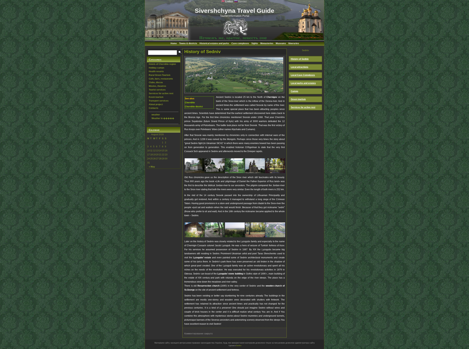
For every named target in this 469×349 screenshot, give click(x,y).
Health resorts (156, 71)
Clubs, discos (156, 82)
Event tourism (156, 97)
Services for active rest (161, 93)
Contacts (153, 108)
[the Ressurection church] (215, 165)
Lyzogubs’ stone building (230, 273)
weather (156, 114)
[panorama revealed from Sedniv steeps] (235, 229)
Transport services (159, 100)
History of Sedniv (202, 51)
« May (152, 166)
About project (156, 104)
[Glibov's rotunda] (235, 165)
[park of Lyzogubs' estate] (255, 229)
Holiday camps (156, 68)
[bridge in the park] (215, 229)
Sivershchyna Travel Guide (234, 10)
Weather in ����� (163, 118)
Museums (281, 43)
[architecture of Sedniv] (194, 229)
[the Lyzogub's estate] (275, 165)
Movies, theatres (157, 86)
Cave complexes (240, 43)
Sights (254, 43)
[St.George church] (255, 165)
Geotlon (238, 345)
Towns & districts (188, 43)
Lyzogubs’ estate (202, 257)
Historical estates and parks (214, 43)
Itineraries (293, 43)
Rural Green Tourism (159, 75)
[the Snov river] (275, 229)
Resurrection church (208, 286)
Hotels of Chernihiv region (162, 64)
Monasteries (266, 43)
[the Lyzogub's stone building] (194, 165)
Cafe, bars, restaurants (161, 78)
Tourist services (157, 89)
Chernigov (271, 97)
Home (174, 43)
